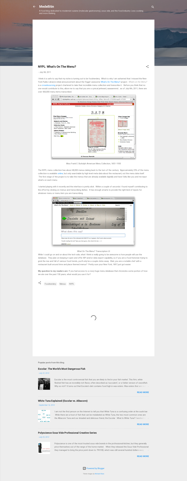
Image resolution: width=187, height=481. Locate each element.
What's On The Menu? (110, 82)
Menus (63, 284)
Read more (143, 392)
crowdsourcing (48, 85)
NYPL (71, 284)
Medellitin (46, 7)
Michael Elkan (99, 474)
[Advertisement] (93, 44)
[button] (147, 67)
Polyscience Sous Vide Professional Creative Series (67, 432)
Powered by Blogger (95, 468)
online (60, 173)
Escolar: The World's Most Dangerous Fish (61, 368)
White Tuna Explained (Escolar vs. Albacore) (63, 400)
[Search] (152, 7)
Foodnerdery (50, 284)
